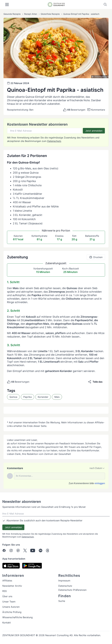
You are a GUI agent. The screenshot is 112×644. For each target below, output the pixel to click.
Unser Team (8, 601)
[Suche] (105, 4)
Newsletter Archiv (12, 585)
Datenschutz (54, 141)
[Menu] (7, 4)
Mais (57, 396)
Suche (61, 601)
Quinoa (13, 396)
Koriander (43, 396)
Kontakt (6, 622)
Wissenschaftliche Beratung (17, 617)
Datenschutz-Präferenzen (72, 589)
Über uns (7, 596)
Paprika (27, 396)
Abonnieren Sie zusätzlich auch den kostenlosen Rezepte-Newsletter (44, 520)
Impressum (64, 580)
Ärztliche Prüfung (11, 612)
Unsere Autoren (11, 606)
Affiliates (7, 580)
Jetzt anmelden (93, 130)
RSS (4, 591)
